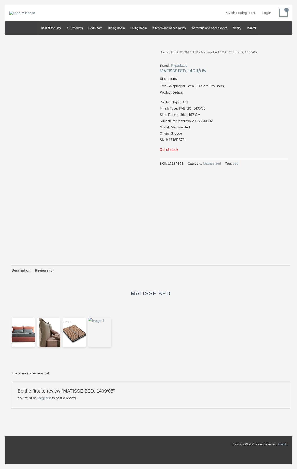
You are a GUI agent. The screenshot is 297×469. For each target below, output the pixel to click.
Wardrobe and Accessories (209, 28)
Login (266, 12)
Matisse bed (210, 52)
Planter (251, 28)
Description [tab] (21, 270)
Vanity (237, 28)
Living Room (138, 28)
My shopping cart (240, 12)
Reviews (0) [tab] (44, 270)
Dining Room (116, 28)
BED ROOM (180, 52)
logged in (44, 398)
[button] (285, 28)
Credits (283, 444)
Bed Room (95, 28)
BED (195, 52)
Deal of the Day (51, 28)
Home (164, 52)
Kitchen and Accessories (169, 28)
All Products (75, 28)
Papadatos (179, 65)
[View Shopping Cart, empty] (283, 13)
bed (235, 163)
